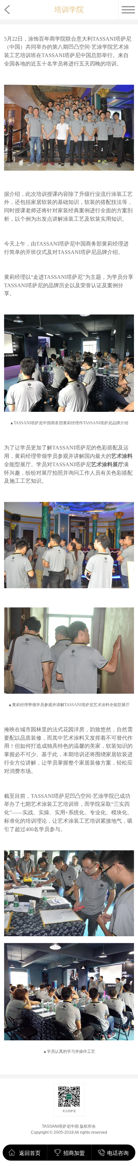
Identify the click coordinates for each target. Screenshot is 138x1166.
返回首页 (30, 1153)
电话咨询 (118, 1153)
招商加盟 (74, 1153)
